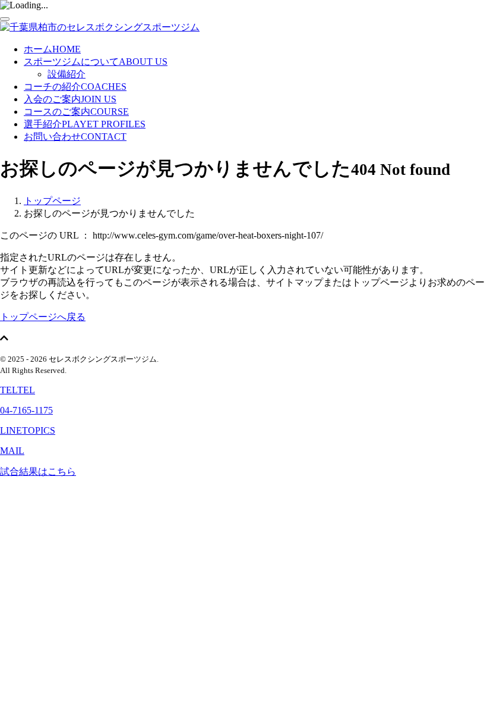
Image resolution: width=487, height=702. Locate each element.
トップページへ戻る (43, 317)
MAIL (12, 451)
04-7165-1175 (26, 410)
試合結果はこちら (38, 471)
